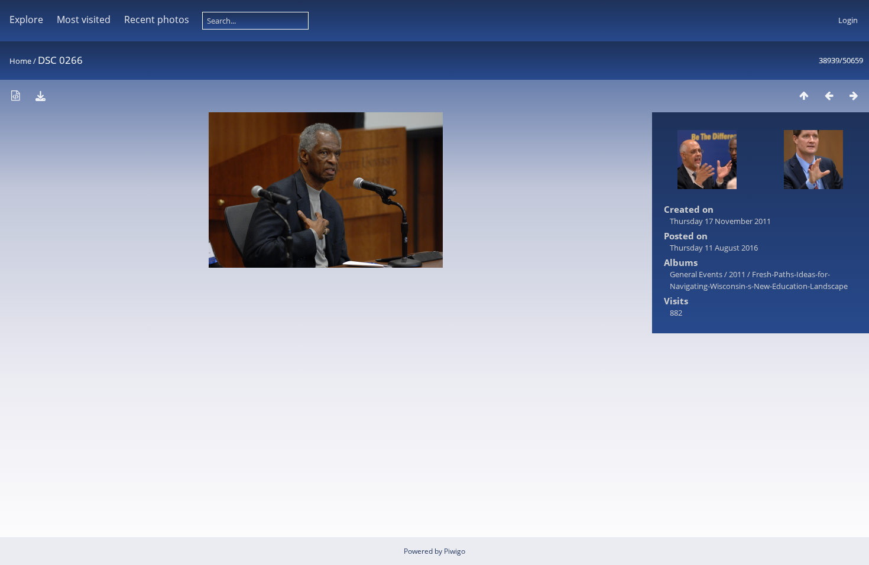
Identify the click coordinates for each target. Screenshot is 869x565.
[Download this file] (40, 95)
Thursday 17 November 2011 (720, 221)
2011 (737, 274)
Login (848, 20)
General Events (696, 274)
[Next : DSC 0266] (853, 95)
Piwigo (454, 551)
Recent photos (156, 19)
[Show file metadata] (15, 95)
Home (20, 61)
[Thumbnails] (804, 95)
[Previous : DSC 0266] (828, 95)
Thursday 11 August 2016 (714, 247)
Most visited (84, 19)
